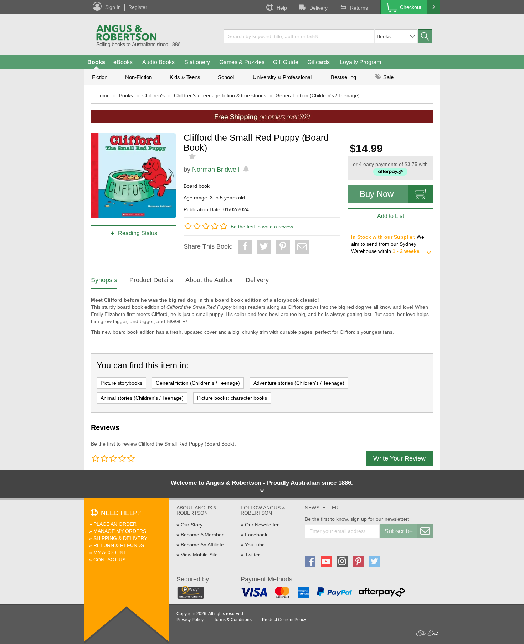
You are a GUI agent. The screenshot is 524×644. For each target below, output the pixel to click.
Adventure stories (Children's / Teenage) (298, 383)
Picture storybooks (121, 383)
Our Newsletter (262, 525)
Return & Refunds (118, 545)
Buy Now (377, 194)
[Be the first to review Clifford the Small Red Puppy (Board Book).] (193, 156)
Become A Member (202, 534)
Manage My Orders (119, 531)
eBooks (123, 62)
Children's (153, 95)
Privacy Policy (190, 619)
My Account (110, 552)
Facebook (256, 534)
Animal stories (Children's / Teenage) (142, 398)
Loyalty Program (360, 62)
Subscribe (398, 531)
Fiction (99, 77)
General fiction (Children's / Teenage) (318, 95)
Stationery (197, 62)
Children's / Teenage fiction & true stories (220, 95)
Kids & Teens (185, 77)
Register (137, 7)
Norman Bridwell (215, 169)
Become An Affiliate (202, 544)
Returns (359, 8)
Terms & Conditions (233, 619)
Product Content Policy (284, 619)
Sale (388, 77)
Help (282, 8)
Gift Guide (285, 62)
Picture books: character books (232, 398)
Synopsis (104, 280)
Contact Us (109, 559)
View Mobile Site (199, 554)
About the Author (209, 280)
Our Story (191, 525)
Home (103, 95)
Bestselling (343, 77)
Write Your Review (399, 458)
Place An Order (115, 524)
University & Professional (282, 77)
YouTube (255, 544)
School (226, 77)
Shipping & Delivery (120, 538)
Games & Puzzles (241, 62)
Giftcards (318, 62)
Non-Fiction (138, 77)
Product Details (151, 280)
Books (96, 62)
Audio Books (158, 62)
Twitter (252, 554)
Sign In (113, 7)
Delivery (318, 8)
